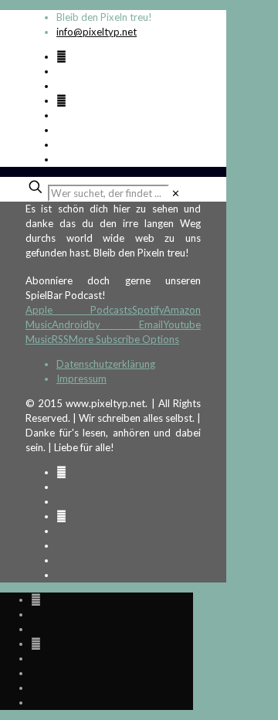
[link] (175, 193)
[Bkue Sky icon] (61, 100)
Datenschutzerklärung (105, 364)
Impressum (81, 378)
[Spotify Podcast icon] (61, 56)
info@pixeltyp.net (96, 31)
